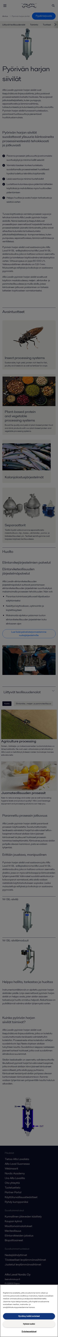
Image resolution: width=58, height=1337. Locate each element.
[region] (29, 1311)
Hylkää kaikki (29, 1324)
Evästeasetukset (29, 1331)
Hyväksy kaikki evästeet (29, 1316)
